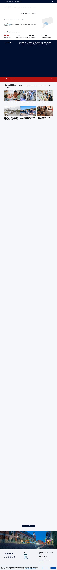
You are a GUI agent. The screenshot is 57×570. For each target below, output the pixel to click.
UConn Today (26, 558)
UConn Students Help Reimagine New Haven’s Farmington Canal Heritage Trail (45, 102)
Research (25, 556)
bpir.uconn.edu (41, 554)
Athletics (25, 557)
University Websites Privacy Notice (30, 568)
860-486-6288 (41, 560)
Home (5, 7)
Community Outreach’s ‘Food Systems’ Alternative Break (43, 118)
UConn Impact (8, 6)
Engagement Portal (10, 7)
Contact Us (34, 7)
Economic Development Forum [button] (26, 7)
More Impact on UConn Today (28, 525)
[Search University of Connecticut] (51, 1)
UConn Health (26, 555)
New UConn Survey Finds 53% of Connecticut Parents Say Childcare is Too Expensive (11, 102)
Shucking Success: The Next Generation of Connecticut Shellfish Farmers (27, 118)
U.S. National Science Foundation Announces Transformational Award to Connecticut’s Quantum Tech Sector (27, 103)
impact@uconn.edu (42, 562)
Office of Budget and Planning (9, 4)
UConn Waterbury (8, 24)
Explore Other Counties (10, 79)
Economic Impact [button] (17, 7)
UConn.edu (25, 554)
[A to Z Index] (53, 1)
